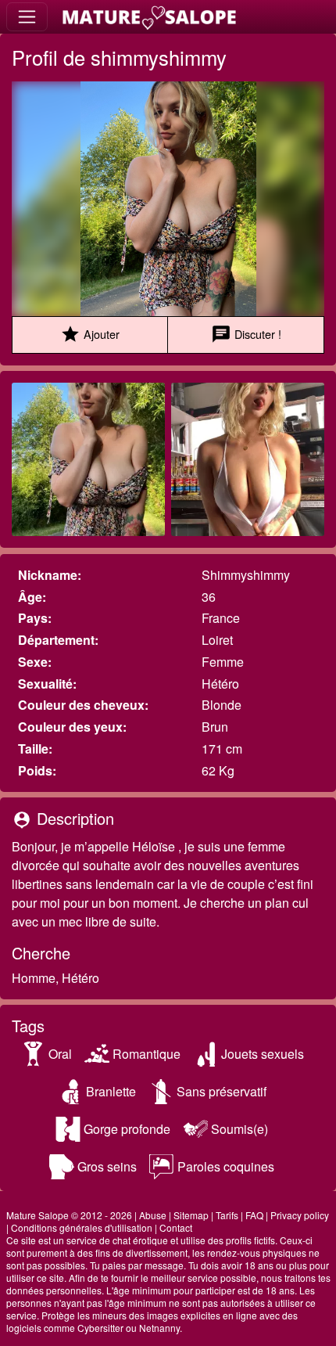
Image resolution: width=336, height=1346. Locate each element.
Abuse (152, 1215)
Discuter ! (246, 334)
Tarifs (227, 1215)
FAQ (254, 1215)
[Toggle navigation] (27, 16)
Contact (175, 1227)
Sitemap (191, 1215)
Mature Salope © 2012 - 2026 (69, 1215)
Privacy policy (299, 1215)
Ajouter (90, 334)
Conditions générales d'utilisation (81, 1227)
